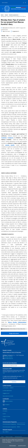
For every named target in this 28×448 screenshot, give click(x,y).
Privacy (21, 371)
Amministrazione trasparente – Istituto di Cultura (14, 424)
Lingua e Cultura (6, 416)
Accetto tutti (22, 445)
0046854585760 (9, 357)
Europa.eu (7, 404)
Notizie (4, 419)
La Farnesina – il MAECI (8, 388)
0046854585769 (9, 358)
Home (2, 15)
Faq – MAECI (6, 432)
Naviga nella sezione (14, 333)
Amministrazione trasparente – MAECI (11, 427)
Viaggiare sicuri (6, 393)
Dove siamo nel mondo (8, 396)
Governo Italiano (5, 2)
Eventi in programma (13, 15)
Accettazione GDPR (7, 368)
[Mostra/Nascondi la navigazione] (3, 9)
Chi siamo (5, 411)
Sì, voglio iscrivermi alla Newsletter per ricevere (12, 376)
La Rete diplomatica (7, 390)
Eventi (6, 15)
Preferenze (12, 445)
